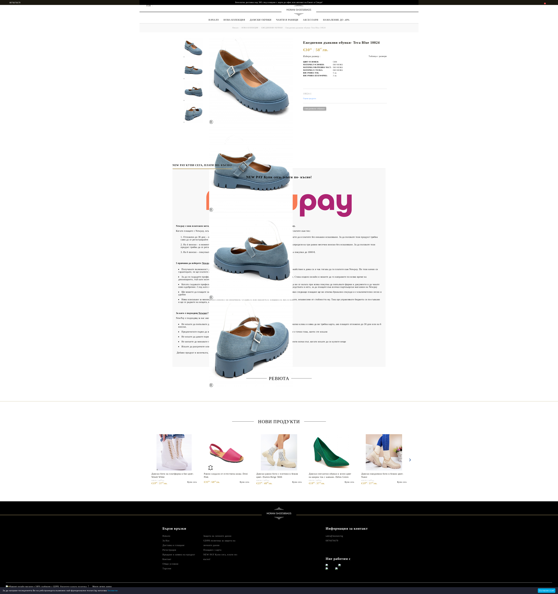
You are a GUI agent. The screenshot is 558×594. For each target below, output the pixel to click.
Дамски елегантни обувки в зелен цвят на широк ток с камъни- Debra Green (330, 475)
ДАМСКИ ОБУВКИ (260, 20)
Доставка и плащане (173, 545)
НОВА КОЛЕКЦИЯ (234, 20)
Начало (235, 28)
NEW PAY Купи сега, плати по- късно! (202, 165)
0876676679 (14, 3)
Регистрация (169, 550)
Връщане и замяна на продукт (178, 554)
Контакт (166, 559)
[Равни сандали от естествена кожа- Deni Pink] (226, 452)
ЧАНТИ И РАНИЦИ (287, 20)
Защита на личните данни (217, 536)
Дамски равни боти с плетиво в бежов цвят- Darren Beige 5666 (277, 475)
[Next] (409, 459)
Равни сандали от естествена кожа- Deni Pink (226, 475)
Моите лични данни (102, 586)
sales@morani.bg (334, 536)
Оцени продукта (309, 98)
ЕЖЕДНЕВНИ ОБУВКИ (271, 28)
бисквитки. (113, 590)
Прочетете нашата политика (73, 587)
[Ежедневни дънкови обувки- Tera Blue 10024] (193, 47)
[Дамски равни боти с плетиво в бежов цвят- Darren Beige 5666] (279, 452)
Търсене (166, 568)
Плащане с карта (212, 550)
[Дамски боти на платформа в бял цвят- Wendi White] (174, 452)
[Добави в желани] (196, 436)
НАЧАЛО (214, 20)
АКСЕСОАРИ (310, 20)
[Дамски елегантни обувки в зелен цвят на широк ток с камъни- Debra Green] (331, 452)
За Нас (166, 540)
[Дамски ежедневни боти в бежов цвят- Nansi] (384, 452)
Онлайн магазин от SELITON (481, 586)
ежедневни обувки (315, 108)
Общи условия (170, 564)
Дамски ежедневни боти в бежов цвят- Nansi (382, 475)
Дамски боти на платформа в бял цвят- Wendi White (172, 475)
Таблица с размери (378, 56)
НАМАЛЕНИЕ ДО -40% (336, 20)
